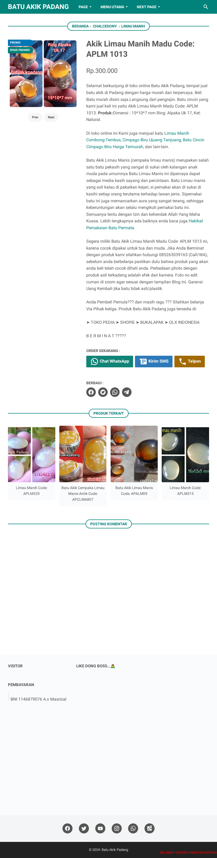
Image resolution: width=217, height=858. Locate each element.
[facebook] (91, 392)
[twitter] (103, 392)
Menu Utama (112, 7)
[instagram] (117, 828)
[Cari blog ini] (206, 7)
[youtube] (100, 828)
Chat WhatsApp (114, 361)
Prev (35, 117)
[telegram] (127, 392)
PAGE (83, 7)
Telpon (194, 361)
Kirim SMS (158, 361)
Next (51, 117)
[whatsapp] (115, 392)
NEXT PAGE (146, 7)
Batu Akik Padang (38, 7)
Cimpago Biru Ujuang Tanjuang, (152, 139)
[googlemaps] (149, 828)
